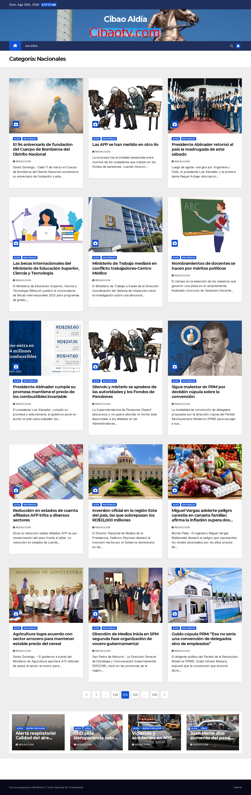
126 (135, 695)
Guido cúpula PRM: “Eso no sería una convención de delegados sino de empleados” (204, 638)
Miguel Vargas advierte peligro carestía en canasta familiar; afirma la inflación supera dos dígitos (202, 517)
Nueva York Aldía (35, 728)
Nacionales (30, 139)
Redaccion (23, 161)
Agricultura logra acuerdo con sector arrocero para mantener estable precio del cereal (43, 638)
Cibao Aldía (125, 19)
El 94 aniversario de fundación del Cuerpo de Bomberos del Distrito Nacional (43, 149)
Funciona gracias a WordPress (27, 787)
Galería (31, 46)
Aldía (17, 139)
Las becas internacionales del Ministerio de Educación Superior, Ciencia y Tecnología (46, 268)
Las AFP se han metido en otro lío (125, 144)
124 (115, 695)
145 (154, 695)
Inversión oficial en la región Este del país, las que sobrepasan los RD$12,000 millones (124, 515)
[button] (231, 46)
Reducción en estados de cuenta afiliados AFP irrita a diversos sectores (45, 515)
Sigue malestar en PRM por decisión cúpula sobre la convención (198, 391)
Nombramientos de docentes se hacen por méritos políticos (203, 266)
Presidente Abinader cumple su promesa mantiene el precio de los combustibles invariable (44, 391)
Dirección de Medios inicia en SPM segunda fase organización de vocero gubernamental (125, 638)
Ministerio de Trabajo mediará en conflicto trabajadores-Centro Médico (124, 268)
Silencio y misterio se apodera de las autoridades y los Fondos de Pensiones (124, 391)
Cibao (88, 728)
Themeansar (76, 787)
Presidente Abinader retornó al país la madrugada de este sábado (202, 149)
